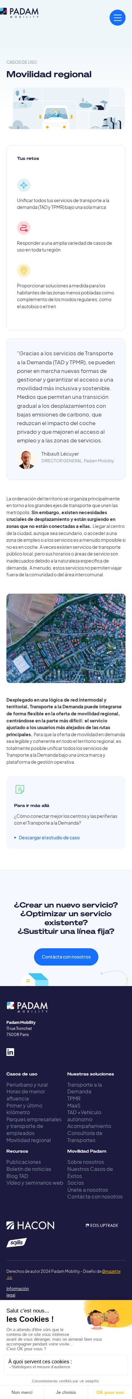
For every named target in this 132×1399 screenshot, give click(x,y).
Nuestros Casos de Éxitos (90, 1172)
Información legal (12, 1291)
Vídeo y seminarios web (34, 1182)
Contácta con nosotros (66, 956)
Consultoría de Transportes (85, 1136)
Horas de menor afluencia (25, 1095)
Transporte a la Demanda (84, 1088)
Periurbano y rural (27, 1084)
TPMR (73, 1098)
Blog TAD (17, 1176)
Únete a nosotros (87, 1189)
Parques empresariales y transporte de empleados (34, 1126)
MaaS (73, 1105)
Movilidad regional (28, 1140)
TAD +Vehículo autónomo (84, 1116)
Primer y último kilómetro (24, 1109)
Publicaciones (23, 1161)
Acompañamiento (89, 1126)
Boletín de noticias (28, 1168)
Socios (75, 1182)
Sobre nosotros (85, 1161)
